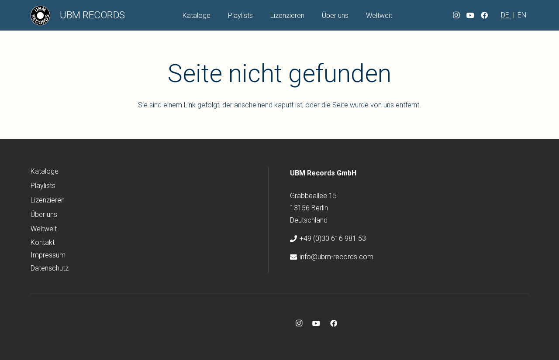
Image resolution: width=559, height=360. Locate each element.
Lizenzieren (48, 200)
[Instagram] (456, 15)
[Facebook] (484, 15)
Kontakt (43, 242)
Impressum (48, 255)
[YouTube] (470, 15)
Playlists (43, 186)
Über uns (44, 214)
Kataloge (45, 171)
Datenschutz (50, 268)
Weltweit (44, 229)
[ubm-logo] (40, 15)
